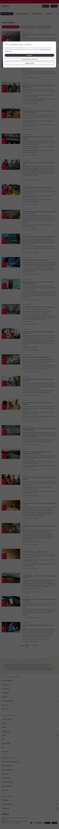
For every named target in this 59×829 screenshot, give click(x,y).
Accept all (29, 55)
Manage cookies (29, 63)
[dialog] (29, 54)
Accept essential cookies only (29, 59)
